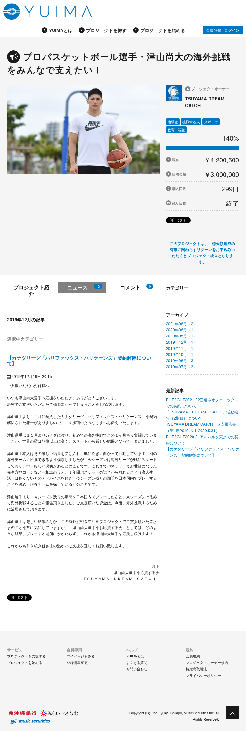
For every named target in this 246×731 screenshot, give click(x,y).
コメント (135, 287)
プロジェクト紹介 (31, 290)
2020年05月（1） (181, 335)
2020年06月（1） (181, 329)
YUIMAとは (60, 30)
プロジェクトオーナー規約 (207, 662)
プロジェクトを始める (162, 30)
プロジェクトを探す (106, 30)
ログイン (232, 30)
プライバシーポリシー (203, 675)
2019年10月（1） (181, 354)
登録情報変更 (77, 662)
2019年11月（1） (181, 348)
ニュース (83, 287)
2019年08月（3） (181, 360)
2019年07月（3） (181, 366)
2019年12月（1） (181, 341)
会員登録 (213, 30)
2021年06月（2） (181, 323)
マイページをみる (81, 655)
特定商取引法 (196, 668)
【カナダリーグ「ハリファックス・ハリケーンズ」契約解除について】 (79, 360)
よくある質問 (136, 662)
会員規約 (193, 655)
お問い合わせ (136, 668)
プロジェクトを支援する (26, 655)
